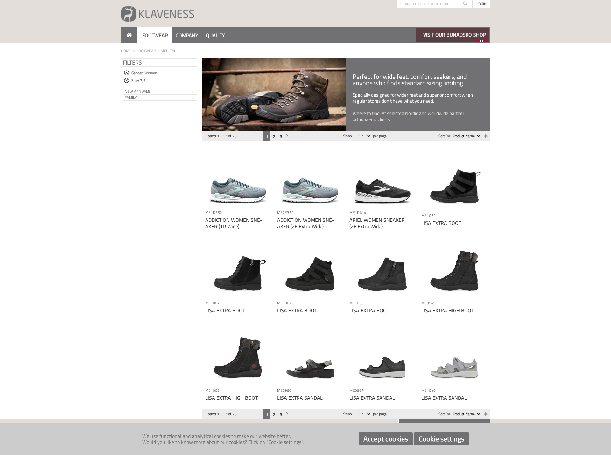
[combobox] (434, 4)
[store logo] (157, 13)
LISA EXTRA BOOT (441, 223)
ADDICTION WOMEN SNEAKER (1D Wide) (233, 223)
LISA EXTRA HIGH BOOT (447, 310)
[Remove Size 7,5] (126, 81)
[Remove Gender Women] (126, 73)
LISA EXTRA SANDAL (300, 398)
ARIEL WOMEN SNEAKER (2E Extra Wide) (377, 223)
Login (481, 4)
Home (126, 51)
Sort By (444, 136)
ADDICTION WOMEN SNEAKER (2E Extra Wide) (305, 223)
